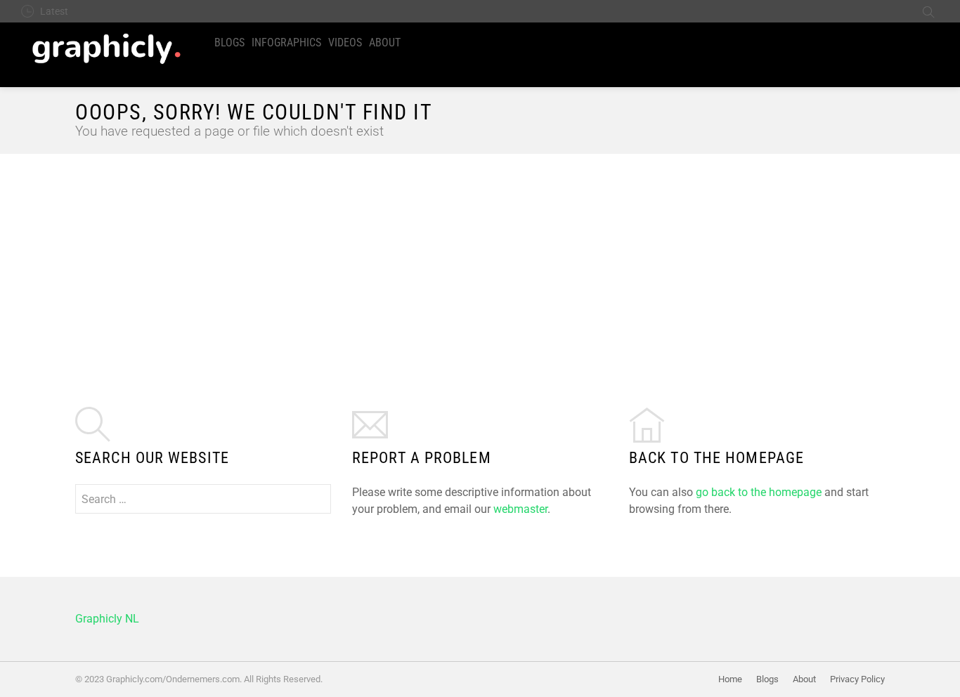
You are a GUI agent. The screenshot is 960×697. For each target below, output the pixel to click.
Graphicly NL (107, 618)
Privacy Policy (857, 679)
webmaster (520, 509)
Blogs (229, 42)
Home (730, 679)
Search (928, 11)
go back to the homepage (759, 492)
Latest (54, 11)
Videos (345, 42)
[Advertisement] (480, 259)
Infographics (286, 42)
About (385, 42)
